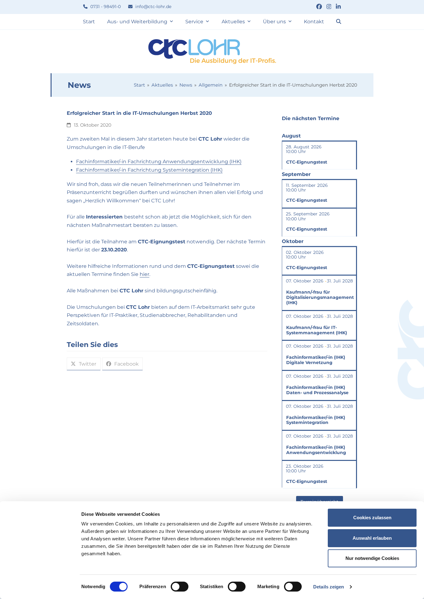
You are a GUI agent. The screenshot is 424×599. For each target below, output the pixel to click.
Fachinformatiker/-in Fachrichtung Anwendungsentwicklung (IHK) (158, 161)
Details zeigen (328, 586)
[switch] (179, 587)
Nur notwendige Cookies (372, 558)
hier (144, 274)
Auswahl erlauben (372, 538)
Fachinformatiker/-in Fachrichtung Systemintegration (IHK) (149, 170)
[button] (339, 21)
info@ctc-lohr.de (152, 6)
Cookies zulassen (372, 517)
